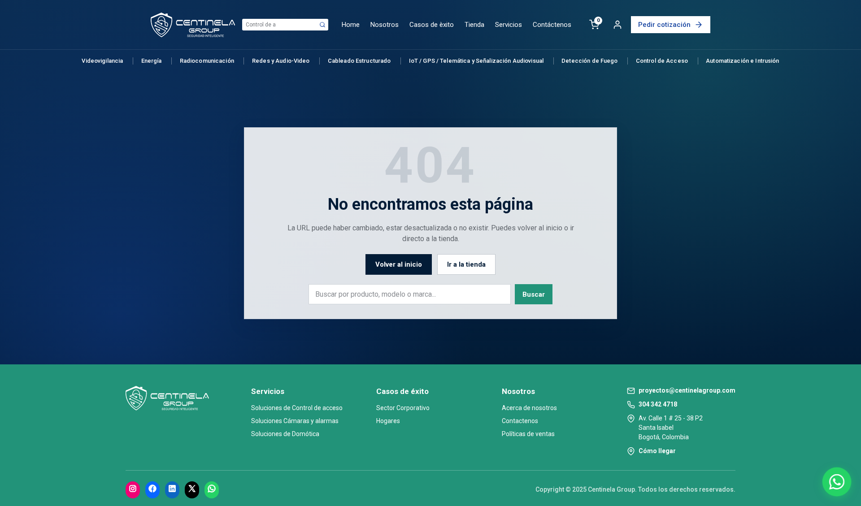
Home (351, 25)
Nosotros (384, 25)
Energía (151, 60)
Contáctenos (552, 25)
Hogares (388, 420)
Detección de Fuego (589, 60)
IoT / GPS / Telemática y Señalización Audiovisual (476, 60)
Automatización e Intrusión (742, 60)
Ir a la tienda (466, 264)
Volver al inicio (398, 264)
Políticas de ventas (528, 433)
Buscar (533, 294)
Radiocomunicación (207, 60)
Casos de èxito (431, 25)
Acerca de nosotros (529, 407)
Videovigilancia (102, 60)
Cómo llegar (657, 450)
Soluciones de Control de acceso (297, 407)
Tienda (474, 25)
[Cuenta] (617, 25)
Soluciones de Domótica (285, 433)
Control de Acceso (662, 60)
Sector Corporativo (403, 407)
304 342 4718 (658, 404)
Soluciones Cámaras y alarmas (295, 420)
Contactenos (520, 420)
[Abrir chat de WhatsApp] (837, 482)
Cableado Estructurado (359, 60)
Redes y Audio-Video (280, 60)
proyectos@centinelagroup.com (687, 390)
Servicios (508, 25)
